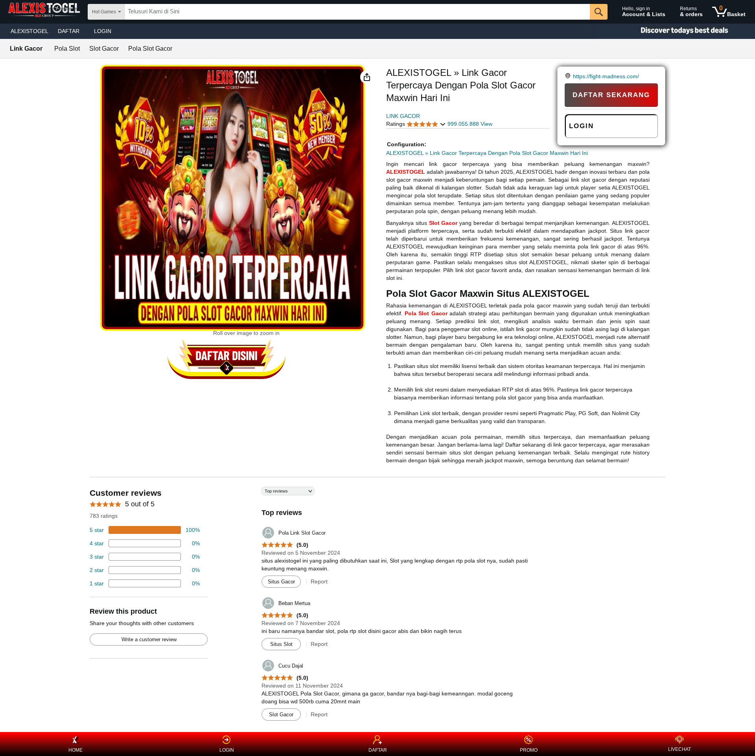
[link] (569, 76)
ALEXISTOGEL (29, 31)
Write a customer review (149, 639)
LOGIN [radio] (581, 126)
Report (319, 581)
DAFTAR (377, 750)
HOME (75, 750)
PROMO (529, 750)
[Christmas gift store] (676, 31)
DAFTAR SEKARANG (611, 95)
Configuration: (406, 144)
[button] (367, 77)
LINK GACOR (403, 116)
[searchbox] (357, 11)
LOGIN (102, 31)
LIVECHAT (679, 749)
